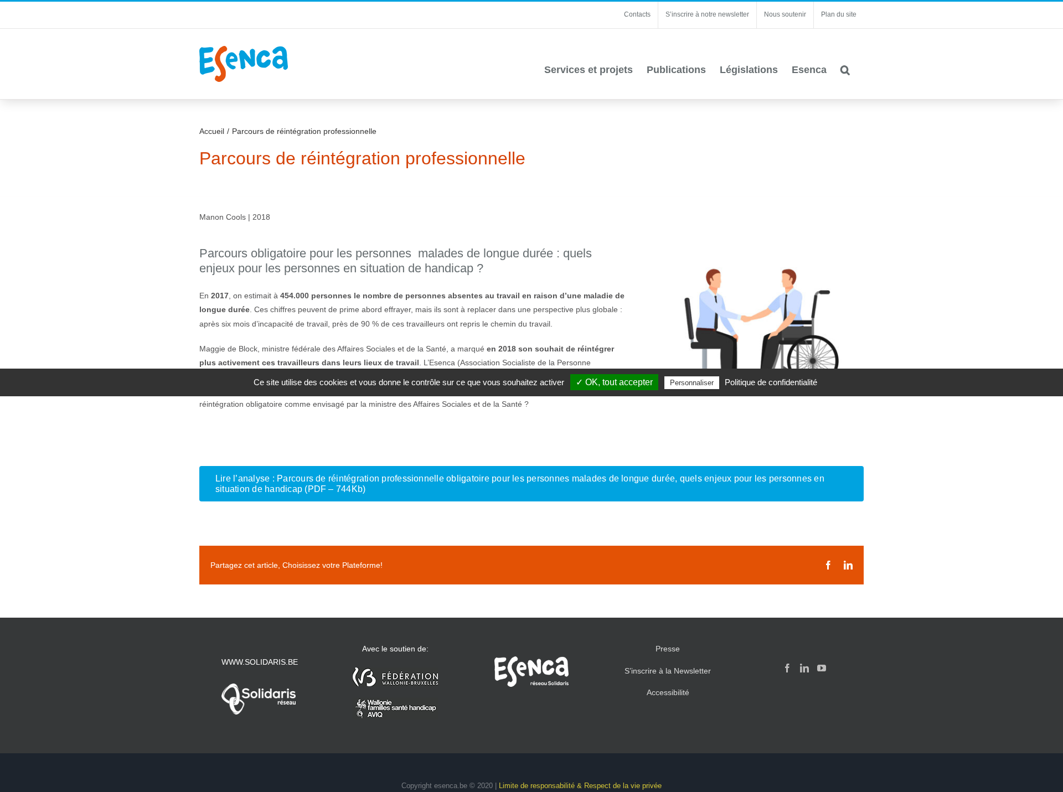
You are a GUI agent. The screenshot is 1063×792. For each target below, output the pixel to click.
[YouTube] (821, 668)
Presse (668, 648)
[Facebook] (787, 668)
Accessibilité (668, 692)
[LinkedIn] (804, 668)
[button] (845, 69)
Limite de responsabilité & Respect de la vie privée (580, 785)
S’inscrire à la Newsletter (668, 670)
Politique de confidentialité (771, 382)
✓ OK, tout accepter (614, 382)
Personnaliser (692, 383)
